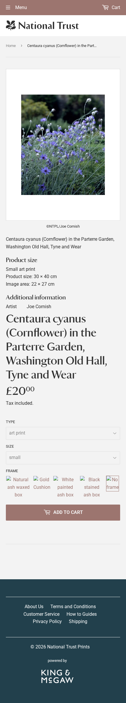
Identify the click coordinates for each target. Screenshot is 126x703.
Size (10, 446)
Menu (20, 7)
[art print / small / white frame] (65, 487)
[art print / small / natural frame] (18, 487)
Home (11, 45)
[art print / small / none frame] (112, 487)
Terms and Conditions (73, 606)
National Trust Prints (68, 647)
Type (10, 422)
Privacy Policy (47, 621)
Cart (115, 7)
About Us (34, 606)
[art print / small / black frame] (92, 487)
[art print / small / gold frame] (42, 487)
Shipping (78, 621)
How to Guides (82, 614)
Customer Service (41, 614)
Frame (12, 471)
